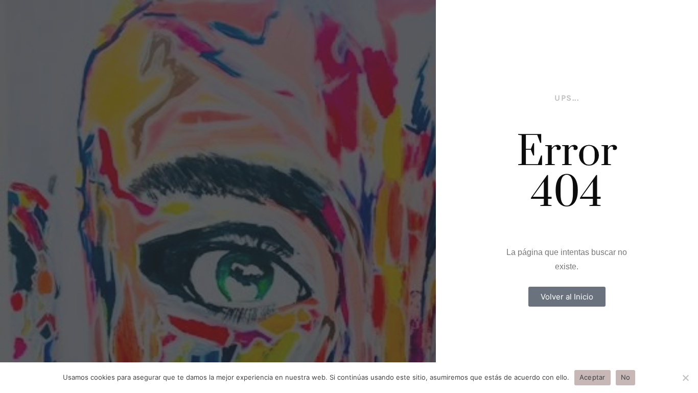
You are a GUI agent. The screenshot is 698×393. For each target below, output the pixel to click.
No (626, 377)
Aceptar (592, 377)
